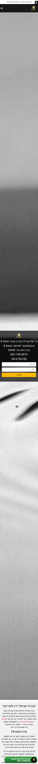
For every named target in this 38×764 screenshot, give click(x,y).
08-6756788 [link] (19, 358)
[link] (33, 8)
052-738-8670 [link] (19, 354)
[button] (1, 8)
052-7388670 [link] (23, 761)
